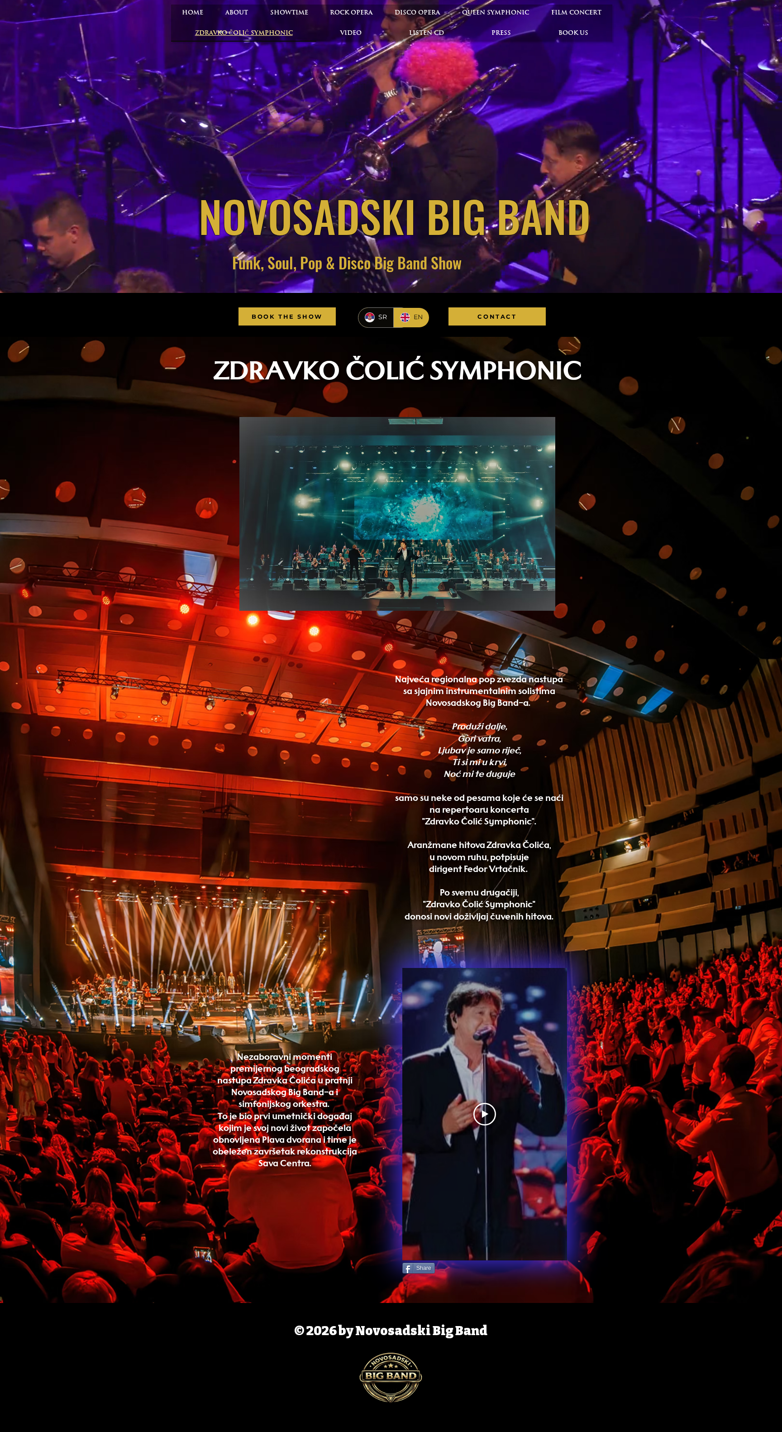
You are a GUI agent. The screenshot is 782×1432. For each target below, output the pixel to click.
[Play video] (484, 1114)
